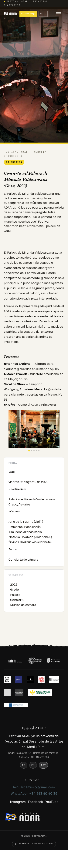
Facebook (35, 802)
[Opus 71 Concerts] (30, 679)
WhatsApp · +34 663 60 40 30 (34, 793)
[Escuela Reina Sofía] (16, 705)
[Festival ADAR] (11, 13)
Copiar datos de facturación (34, 843)
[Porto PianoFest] (18, 679)
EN (33, 765)
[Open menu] (58, 14)
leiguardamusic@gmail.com (34, 787)
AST (43, 765)
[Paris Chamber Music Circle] (41, 679)
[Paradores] (19, 692)
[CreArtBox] (7, 679)
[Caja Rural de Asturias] (40, 692)
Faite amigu (28, 14)
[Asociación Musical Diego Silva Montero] (54, 679)
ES (23, 765)
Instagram (18, 802)
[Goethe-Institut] (35, 660)
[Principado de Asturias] (53, 660)
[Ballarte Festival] (7, 692)
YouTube (51, 802)
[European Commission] (15, 660)
